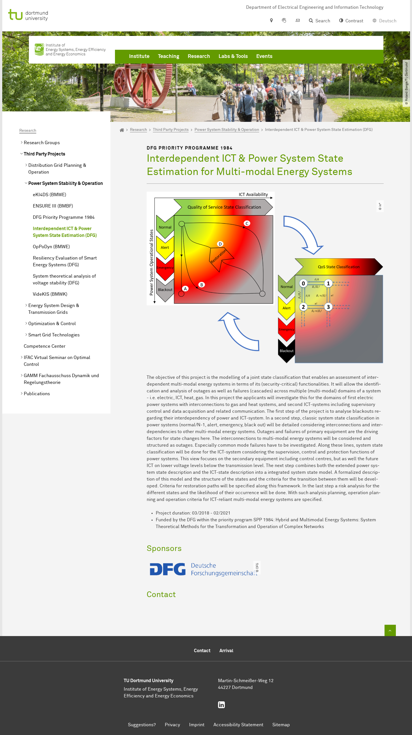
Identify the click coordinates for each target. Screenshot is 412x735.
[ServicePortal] (284, 20)
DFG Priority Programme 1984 (64, 217)
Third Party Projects (44, 154)
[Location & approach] (271, 20)
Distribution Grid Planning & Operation (57, 168)
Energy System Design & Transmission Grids (53, 309)
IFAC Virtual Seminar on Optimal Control (57, 361)
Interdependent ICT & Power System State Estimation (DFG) (65, 232)
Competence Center (44, 346)
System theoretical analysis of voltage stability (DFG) (64, 279)
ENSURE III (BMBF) (53, 206)
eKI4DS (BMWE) (49, 195)
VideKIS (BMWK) (50, 294)
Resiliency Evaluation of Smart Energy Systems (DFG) (65, 261)
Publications (37, 394)
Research (199, 56)
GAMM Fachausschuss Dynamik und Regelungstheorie (61, 379)
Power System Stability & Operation (65, 183)
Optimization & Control (52, 323)
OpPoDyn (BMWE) (51, 247)
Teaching (168, 56)
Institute (139, 56)
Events (264, 56)
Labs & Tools (233, 56)
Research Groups (42, 142)
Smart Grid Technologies (54, 335)
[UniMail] (297, 20)
